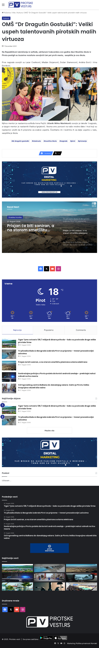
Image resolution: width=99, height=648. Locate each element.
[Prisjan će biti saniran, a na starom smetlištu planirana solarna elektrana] (9, 365)
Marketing (71, 643)
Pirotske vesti (14, 639)
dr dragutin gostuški (21, 141)
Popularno (48, 330)
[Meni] (3, 5)
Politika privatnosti (83, 643)
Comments (81, 330)
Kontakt (94, 643)
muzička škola (51, 141)
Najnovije (17, 330)
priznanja (83, 141)
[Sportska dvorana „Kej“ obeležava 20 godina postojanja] (81, 586)
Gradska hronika (15, 217)
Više (13, 13)
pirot (73, 141)
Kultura (20, 13)
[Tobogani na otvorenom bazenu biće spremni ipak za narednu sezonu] (17, 586)
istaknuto (37, 141)
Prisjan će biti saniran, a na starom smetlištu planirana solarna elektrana (30, 228)
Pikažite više (49, 431)
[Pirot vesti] (20, 5)
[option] (49, 227)
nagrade (64, 141)
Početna (7, 13)
